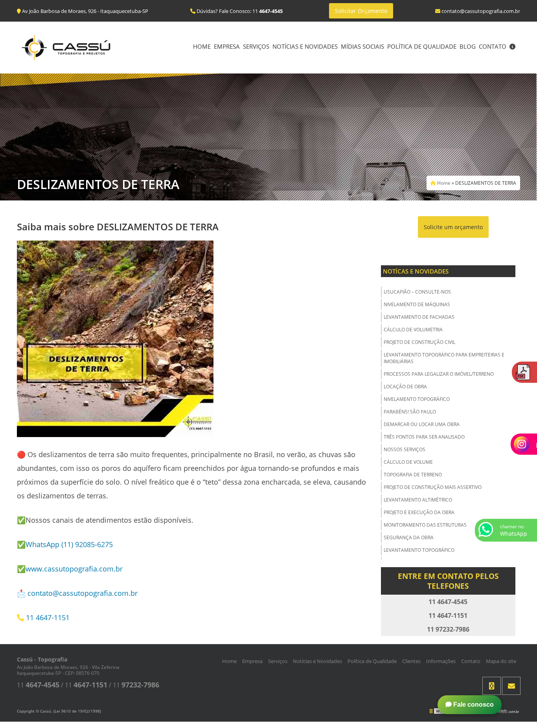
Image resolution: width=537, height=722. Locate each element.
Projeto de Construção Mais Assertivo (433, 487)
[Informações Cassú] (512, 47)
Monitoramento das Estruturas (425, 525)
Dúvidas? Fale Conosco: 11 (239, 11)
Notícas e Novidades (416, 271)
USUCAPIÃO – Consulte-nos (417, 291)
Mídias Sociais (362, 46)
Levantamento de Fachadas (419, 317)
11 (38, 685)
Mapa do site (501, 661)
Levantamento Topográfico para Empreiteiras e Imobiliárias (444, 358)
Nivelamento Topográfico (417, 399)
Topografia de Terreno (413, 474)
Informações (441, 661)
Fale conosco (473, 704)
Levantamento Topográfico (419, 550)
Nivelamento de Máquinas (417, 304)
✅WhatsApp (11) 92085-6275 (65, 544)
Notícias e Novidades (305, 46)
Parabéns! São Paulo (410, 411)
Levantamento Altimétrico (418, 499)
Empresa (227, 46)
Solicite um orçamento (453, 227)
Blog (468, 46)
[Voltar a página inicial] (66, 46)
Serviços (256, 46)
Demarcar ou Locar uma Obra (422, 424)
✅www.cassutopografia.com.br (70, 568)
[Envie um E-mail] (511, 685)
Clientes (411, 661)
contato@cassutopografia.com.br (83, 593)
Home (202, 46)
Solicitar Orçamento (361, 11)
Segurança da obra (409, 537)
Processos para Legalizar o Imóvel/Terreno (439, 374)
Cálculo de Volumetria (413, 329)
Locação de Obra (405, 386)
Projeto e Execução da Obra (419, 512)
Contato (492, 46)
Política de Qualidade (421, 46)
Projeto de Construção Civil (419, 342)
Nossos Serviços (404, 449)
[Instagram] (491, 685)
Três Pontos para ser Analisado (424, 437)
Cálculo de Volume (408, 462)
